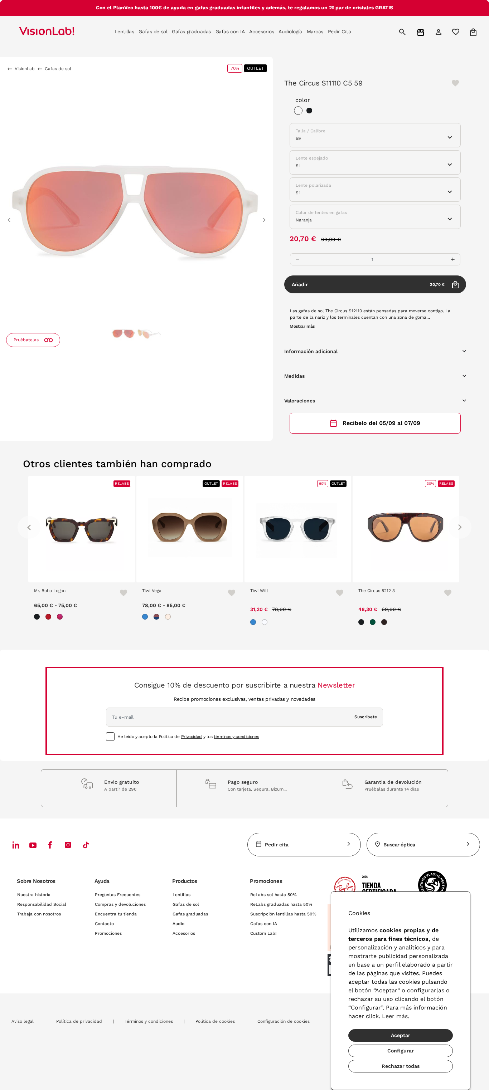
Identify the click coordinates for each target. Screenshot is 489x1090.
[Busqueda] (403, 32)
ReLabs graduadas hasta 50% (281, 904)
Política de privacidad (79, 1021)
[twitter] (33, 845)
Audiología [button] (290, 31)
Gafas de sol (186, 904)
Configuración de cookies (283, 1021)
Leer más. (395, 1016)
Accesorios (184, 933)
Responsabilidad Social (41, 904)
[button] (9, 216)
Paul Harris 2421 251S (395, 590)
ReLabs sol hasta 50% (273, 894)
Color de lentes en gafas (321, 212)
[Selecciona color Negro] (311, 111)
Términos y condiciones (149, 1021)
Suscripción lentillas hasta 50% (283, 914)
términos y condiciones (236, 736)
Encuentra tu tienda (116, 914)
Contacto (104, 923)
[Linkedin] (15, 844)
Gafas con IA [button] (230, 31)
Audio (178, 923)
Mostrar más (302, 326)
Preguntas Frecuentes (117, 894)
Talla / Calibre (310, 130)
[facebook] (50, 844)
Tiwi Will (166, 590)
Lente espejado (312, 158)
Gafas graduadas (190, 914)
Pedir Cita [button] (339, 31)
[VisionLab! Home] (59, 32)
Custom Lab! (263, 933)
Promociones (108, 933)
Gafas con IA (263, 923)
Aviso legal (22, 1021)
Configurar (400, 1051)
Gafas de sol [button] (153, 31)
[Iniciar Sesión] (439, 32)
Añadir (368, 284)
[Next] (460, 527)
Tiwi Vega (58, 590)
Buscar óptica (399, 844)
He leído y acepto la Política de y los (188, 736)
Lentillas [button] (124, 31)
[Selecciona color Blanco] (300, 111)
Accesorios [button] (261, 31)
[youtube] (68, 844)
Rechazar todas (401, 1066)
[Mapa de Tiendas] (421, 32)
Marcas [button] (315, 31)
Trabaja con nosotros (39, 914)
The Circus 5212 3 (283, 590)
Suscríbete (365, 716)
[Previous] (29, 527)
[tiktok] (86, 844)
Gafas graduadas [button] (191, 31)
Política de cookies (215, 1021)
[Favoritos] (135, 592)
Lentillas (181, 894)
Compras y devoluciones (120, 904)
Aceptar (400, 1035)
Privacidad (191, 736)
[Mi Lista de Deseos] (456, 32)
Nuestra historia (33, 894)
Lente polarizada (313, 185)
